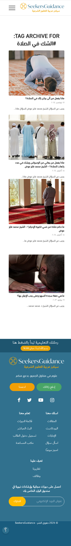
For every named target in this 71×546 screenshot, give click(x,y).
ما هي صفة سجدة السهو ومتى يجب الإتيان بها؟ (40, 296)
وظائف (37, 475)
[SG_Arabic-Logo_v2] (42, 7)
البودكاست (52, 428)
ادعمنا (22, 386)
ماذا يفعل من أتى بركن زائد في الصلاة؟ (44, 98)
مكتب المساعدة (25, 442)
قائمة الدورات (24, 421)
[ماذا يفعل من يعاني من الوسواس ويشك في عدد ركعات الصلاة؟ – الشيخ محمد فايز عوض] (36, 137)
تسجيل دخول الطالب (24, 435)
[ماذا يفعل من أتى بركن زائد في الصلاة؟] (36, 73)
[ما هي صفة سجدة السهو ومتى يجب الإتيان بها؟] (36, 274)
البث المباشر (25, 428)
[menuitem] (13, 7)
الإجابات (52, 435)
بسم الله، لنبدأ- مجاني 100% (35, 348)
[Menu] (13, 7)
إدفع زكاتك (49, 386)
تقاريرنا (36, 468)
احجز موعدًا (52, 450)
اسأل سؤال (51, 442)
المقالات (51, 421)
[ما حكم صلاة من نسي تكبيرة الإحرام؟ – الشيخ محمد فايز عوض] (36, 201)
